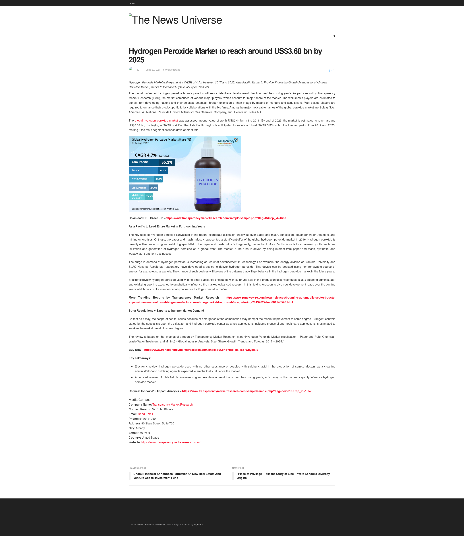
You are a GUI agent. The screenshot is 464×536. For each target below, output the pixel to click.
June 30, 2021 (153, 69)
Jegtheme (198, 524)
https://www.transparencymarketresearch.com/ (170, 442)
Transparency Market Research (172, 404)
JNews (139, 524)
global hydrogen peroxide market (156, 120)
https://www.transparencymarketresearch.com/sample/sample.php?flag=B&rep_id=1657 (225, 218)
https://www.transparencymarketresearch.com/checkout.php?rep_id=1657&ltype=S (201, 350)
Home (132, 3)
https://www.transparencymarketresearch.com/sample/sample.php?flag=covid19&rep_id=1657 (247, 391)
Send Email (145, 414)
